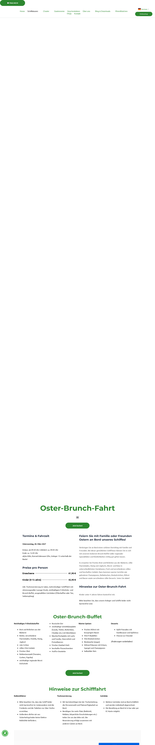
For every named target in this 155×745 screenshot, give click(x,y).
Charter (46, 11)
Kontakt (77, 14)
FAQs (69, 14)
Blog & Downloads (102, 11)
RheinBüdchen (121, 11)
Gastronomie (59, 11)
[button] (77, 517)
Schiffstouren (32, 11)
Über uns (86, 11)
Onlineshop (144, 14)
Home (22, 11)
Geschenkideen (73, 11)
